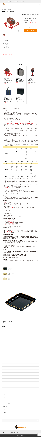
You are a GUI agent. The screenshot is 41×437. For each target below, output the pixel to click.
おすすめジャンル (6, 329)
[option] (20, 303)
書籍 (4, 409)
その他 (4, 415)
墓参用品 (4, 394)
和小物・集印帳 (5, 406)
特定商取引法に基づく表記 (14, 432)
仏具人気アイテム (6, 335)
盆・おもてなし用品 (6, 403)
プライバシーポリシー (6, 432)
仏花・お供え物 (5, 400)
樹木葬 (4, 412)
